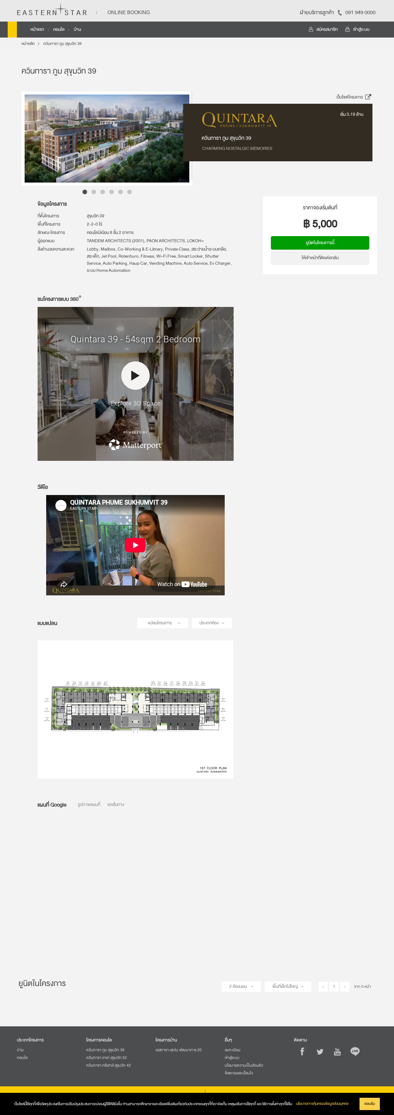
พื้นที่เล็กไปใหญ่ (285, 986)
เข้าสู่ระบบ (361, 29)
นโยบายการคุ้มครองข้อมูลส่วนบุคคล (322, 1103)
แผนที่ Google (52, 804)
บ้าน (77, 29)
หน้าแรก (37, 29)
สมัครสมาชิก (327, 29)
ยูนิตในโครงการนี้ (320, 243)
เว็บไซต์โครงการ (350, 97)
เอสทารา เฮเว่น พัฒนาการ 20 (178, 1050)
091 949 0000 (360, 12)
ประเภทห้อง (209, 623)
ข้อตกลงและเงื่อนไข (239, 1073)
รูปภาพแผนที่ (89, 804)
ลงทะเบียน (232, 1050)
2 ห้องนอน (238, 986)
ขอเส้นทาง (115, 804)
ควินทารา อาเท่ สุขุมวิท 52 (106, 1057)
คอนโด (59, 29)
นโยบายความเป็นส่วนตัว (244, 1065)
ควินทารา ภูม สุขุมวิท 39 (62, 43)
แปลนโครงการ (160, 623)
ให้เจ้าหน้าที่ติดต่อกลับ (320, 258)
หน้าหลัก (28, 43)
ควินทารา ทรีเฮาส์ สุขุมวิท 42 (108, 1065)
